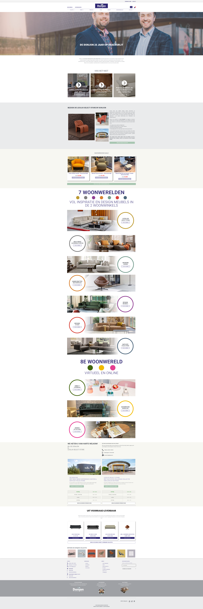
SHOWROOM (125, 407)
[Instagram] (129, 601)
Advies (77, 428)
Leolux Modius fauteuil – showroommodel (78, 173)
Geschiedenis (87, 564)
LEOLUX (125, 218)
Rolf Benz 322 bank (93, 534)
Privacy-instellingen (97, 606)
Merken (81, 9)
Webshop (109, 9)
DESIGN (125, 302)
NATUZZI (125, 344)
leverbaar (77, 387)
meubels (125, 304)
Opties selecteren (75, 537)
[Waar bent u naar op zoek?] (131, 7)
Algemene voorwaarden (106, 569)
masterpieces (77, 283)
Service (104, 564)
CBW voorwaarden (105, 563)
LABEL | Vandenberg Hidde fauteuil (127, 534)
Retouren (104, 567)
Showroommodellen (119, 9)
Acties (101, 9)
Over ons (130, 9)
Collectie (71, 9)
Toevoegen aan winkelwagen (78, 177)
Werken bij (87, 566)
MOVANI (77, 323)
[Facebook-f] (132, 601)
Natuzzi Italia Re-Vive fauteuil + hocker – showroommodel (125, 174)
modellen (125, 408)
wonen (125, 264)
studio (77, 325)
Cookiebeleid (105, 572)
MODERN (126, 263)
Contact (134, 1)
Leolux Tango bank (76, 534)
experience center (77, 243)
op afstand (77, 429)
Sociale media (87, 567)
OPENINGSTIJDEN (128, 1)
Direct (77, 386)
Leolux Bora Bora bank (110, 534)
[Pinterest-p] (134, 601)
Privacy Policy (105, 570)
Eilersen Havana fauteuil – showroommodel (101, 173)
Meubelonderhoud (105, 566)
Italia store (125, 346)
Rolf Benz (77, 242)
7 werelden (91, 9)
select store (125, 220)
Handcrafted (77, 281)
